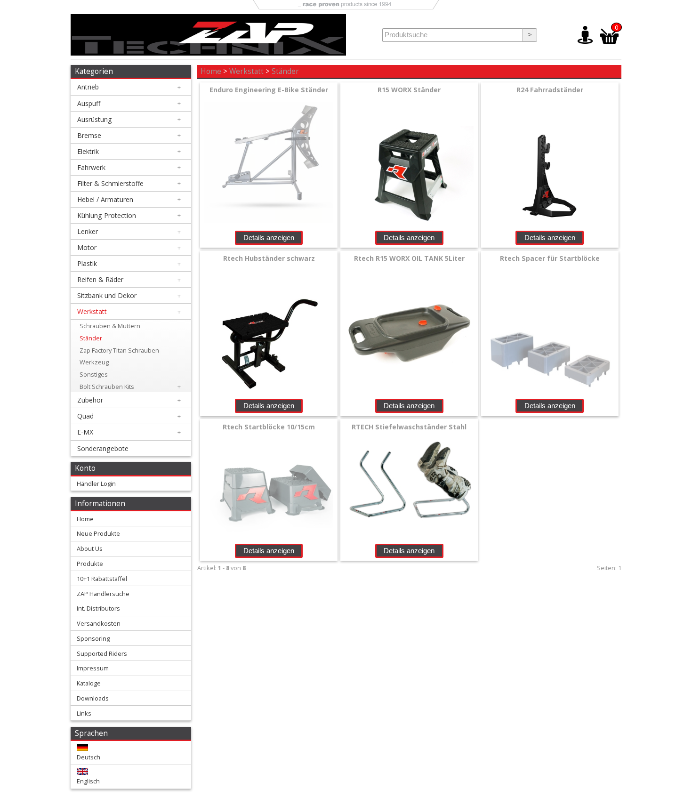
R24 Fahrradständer (549, 89)
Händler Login (96, 483)
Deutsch (88, 757)
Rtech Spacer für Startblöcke (550, 258)
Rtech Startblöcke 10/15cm (269, 426)
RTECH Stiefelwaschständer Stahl (409, 426)
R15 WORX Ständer (409, 89)
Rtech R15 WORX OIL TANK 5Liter (409, 258)
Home (211, 71)
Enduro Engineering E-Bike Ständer (268, 89)
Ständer (285, 71)
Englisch (88, 781)
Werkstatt (246, 71)
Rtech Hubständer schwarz (269, 258)
